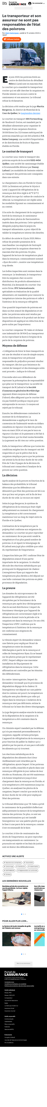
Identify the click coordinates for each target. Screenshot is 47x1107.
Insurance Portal (9, 1008)
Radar (6, 1003)
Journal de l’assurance (11, 1000)
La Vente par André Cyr (11, 1005)
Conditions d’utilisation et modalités (15, 984)
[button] (21, 914)
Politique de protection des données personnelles (19, 985)
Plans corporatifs (9, 1024)
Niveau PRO (8, 992)
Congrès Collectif (10, 1037)
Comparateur (8, 998)
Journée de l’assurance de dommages (16, 1040)
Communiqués (9, 1019)
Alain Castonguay (12, 33)
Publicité (7, 1026)
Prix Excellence (9, 1042)
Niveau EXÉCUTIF (10, 995)
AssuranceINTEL (9, 1029)
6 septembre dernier (30, 113)
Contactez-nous (9, 982)
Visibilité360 (8, 1021)
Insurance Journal (10, 1011)
